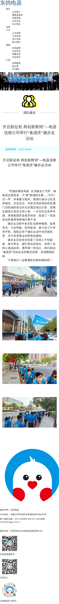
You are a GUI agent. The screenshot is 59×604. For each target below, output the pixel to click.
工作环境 (16, 36)
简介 (8, 9)
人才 (8, 30)
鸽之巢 (15, 66)
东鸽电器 (16, 63)
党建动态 (16, 54)
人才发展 (16, 33)
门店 (8, 60)
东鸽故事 (16, 48)
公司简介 (16, 12)
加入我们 (16, 42)
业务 (8, 27)
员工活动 (16, 39)
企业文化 (16, 21)
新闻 (8, 45)
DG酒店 (15, 69)
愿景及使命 (17, 15)
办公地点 (16, 24)
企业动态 (16, 51)
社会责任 (16, 57)
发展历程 (16, 18)
